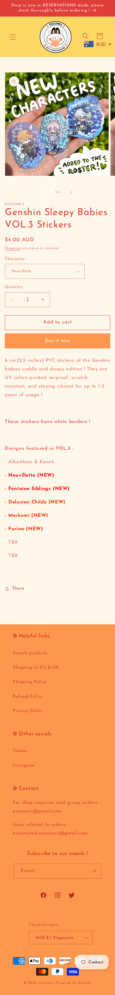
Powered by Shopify (73, 983)
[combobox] (98, 44)
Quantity (14, 287)
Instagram (24, 765)
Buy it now (57, 340)
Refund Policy (28, 696)
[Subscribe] (94, 871)
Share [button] (18, 588)
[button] (13, 37)
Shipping (12, 248)
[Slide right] (72, 192)
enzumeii (47, 983)
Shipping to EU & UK (36, 667)
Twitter (20, 751)
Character (15, 259)
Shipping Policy (30, 681)
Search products (30, 653)
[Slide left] (43, 192)
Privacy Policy (28, 711)
